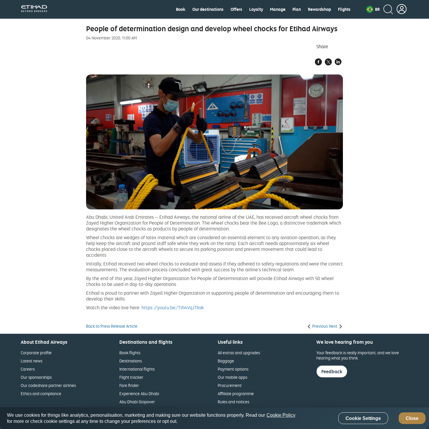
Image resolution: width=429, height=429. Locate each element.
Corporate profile (36, 352)
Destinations (130, 361)
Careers (28, 369)
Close (412, 418)
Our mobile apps (232, 377)
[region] (214, 418)
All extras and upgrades (239, 352)
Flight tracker (131, 377)
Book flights (129, 352)
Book (180, 9)
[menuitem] (180, 9)
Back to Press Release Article (111, 326)
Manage (277, 9)
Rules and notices (233, 401)
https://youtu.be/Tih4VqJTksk (173, 307)
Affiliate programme (236, 393)
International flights (137, 369)
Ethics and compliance (41, 393)
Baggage (226, 361)
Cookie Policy (280, 415)
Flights (344, 9)
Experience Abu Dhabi (139, 393)
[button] (373, 9)
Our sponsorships (36, 377)
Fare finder (129, 385)
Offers (236, 9)
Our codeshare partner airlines (48, 385)
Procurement (230, 385)
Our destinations (208, 9)
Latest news (31, 361)
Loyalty (256, 9)
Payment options (233, 369)
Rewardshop (319, 9)
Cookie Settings (363, 418)
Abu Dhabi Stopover (137, 401)
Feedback (331, 371)
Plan (296, 9)
